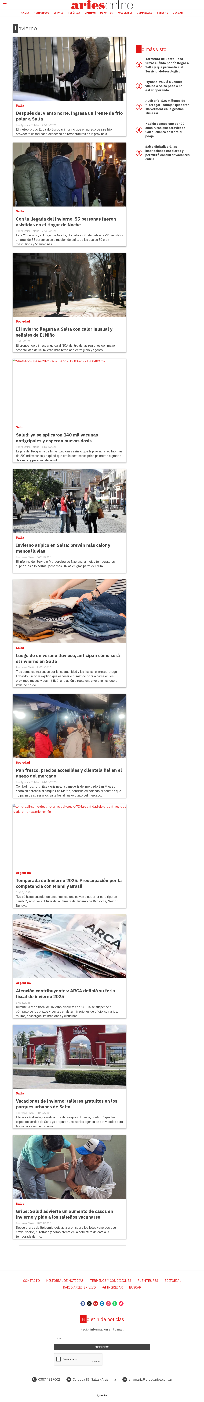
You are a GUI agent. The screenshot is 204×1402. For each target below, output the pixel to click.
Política (74, 12)
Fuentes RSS (148, 1280)
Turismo (162, 12)
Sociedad (23, 321)
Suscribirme (102, 1347)
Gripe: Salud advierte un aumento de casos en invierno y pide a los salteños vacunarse (64, 1214)
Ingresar (114, 1287)
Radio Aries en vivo (79, 1287)
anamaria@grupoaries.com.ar (150, 1379)
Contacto (31, 1280)
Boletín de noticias (103, 1319)
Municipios (41, 12)
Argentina (23, 873)
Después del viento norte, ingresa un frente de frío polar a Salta (69, 116)
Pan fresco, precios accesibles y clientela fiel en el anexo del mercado (69, 773)
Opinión (90, 12)
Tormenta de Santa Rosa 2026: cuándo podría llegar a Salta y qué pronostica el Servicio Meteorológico (167, 65)
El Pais (58, 12)
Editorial (172, 1280)
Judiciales (144, 12)
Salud (20, 427)
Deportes (106, 12)
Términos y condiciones (110, 1280)
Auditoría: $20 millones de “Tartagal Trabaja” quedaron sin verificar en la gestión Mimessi (167, 106)
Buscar (178, 12)
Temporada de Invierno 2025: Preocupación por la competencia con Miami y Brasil (69, 883)
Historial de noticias (65, 1280)
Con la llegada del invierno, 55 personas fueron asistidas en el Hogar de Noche (66, 222)
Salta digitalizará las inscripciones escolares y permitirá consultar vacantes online (167, 152)
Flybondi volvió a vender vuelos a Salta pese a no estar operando (163, 86)
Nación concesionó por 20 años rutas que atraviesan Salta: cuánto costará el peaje (165, 129)
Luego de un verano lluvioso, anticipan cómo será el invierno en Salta (68, 658)
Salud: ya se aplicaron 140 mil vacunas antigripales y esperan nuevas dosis (57, 438)
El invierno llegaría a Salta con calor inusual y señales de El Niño (64, 332)
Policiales (125, 12)
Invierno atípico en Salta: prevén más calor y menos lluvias (63, 548)
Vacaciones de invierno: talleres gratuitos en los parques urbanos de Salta (66, 1104)
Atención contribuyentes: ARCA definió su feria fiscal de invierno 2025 (65, 993)
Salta (25, 12)
